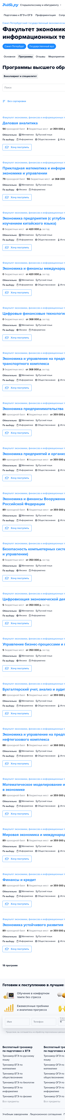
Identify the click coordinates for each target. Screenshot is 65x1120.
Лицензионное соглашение (46, 1114)
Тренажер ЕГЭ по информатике (13, 1089)
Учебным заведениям (15, 1114)
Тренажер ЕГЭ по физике (17, 1096)
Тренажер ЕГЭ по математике (13, 1066)
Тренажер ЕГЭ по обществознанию (13, 1075)
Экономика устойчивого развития (33, 925)
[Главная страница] (10, 5)
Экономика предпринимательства (33, 408)
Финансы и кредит (19, 880)
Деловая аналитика (20, 123)
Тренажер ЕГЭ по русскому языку (18, 1057)
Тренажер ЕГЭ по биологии (18, 1082)
